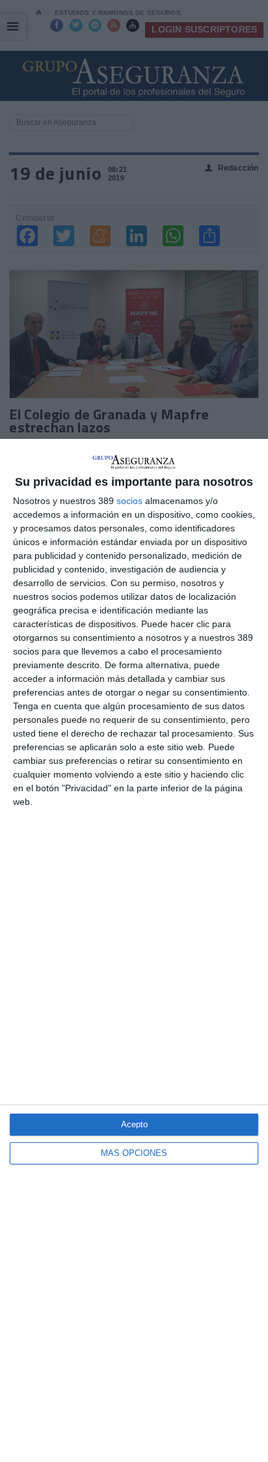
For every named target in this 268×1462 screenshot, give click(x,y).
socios (129, 500)
